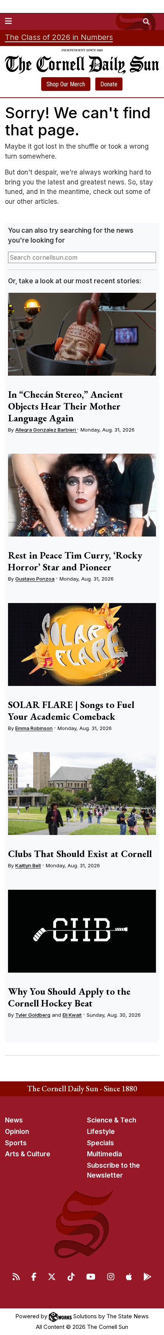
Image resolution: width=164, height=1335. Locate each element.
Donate (108, 84)
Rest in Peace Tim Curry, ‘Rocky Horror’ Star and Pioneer (75, 561)
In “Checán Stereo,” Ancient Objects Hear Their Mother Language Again (65, 406)
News (14, 1120)
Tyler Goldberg (32, 1015)
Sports (16, 1143)
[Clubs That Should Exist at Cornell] (82, 793)
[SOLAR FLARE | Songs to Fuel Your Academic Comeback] (82, 644)
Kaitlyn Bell (28, 865)
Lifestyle (101, 1131)
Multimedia (104, 1154)
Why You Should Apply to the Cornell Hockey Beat (69, 997)
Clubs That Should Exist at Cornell (80, 854)
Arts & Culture (27, 1154)
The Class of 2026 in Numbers (59, 37)
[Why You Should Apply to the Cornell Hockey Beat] (82, 931)
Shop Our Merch (66, 84)
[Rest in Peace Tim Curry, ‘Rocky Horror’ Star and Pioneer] (82, 495)
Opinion (17, 1131)
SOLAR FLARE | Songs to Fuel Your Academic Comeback (71, 710)
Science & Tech (111, 1120)
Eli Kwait (72, 1015)
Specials (100, 1143)
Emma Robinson (34, 728)
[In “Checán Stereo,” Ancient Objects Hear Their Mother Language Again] (82, 334)
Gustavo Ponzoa (35, 579)
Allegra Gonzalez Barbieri (46, 430)
